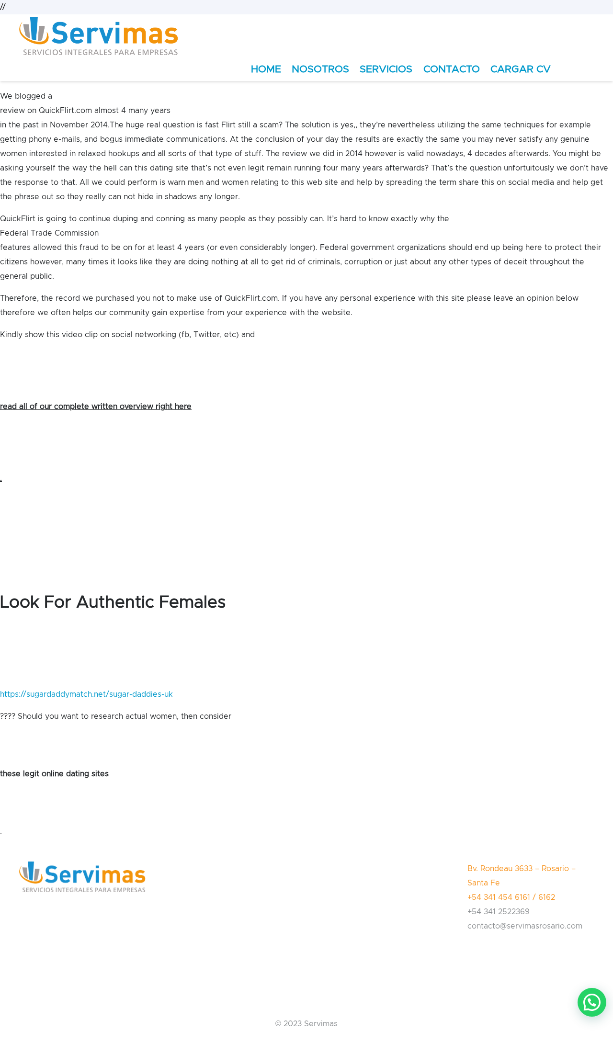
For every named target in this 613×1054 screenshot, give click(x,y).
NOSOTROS (320, 69)
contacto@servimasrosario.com (524, 926)
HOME (266, 69)
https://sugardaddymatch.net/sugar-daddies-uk (86, 694)
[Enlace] (98, 36)
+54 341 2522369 (498, 912)
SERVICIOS (386, 69)
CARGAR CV (520, 69)
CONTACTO (451, 69)
